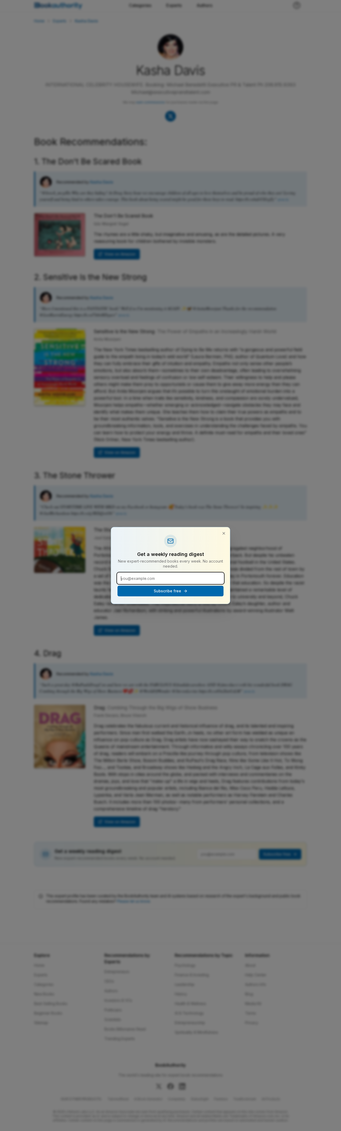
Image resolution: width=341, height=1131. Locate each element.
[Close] (224, 533)
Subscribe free (167, 591)
